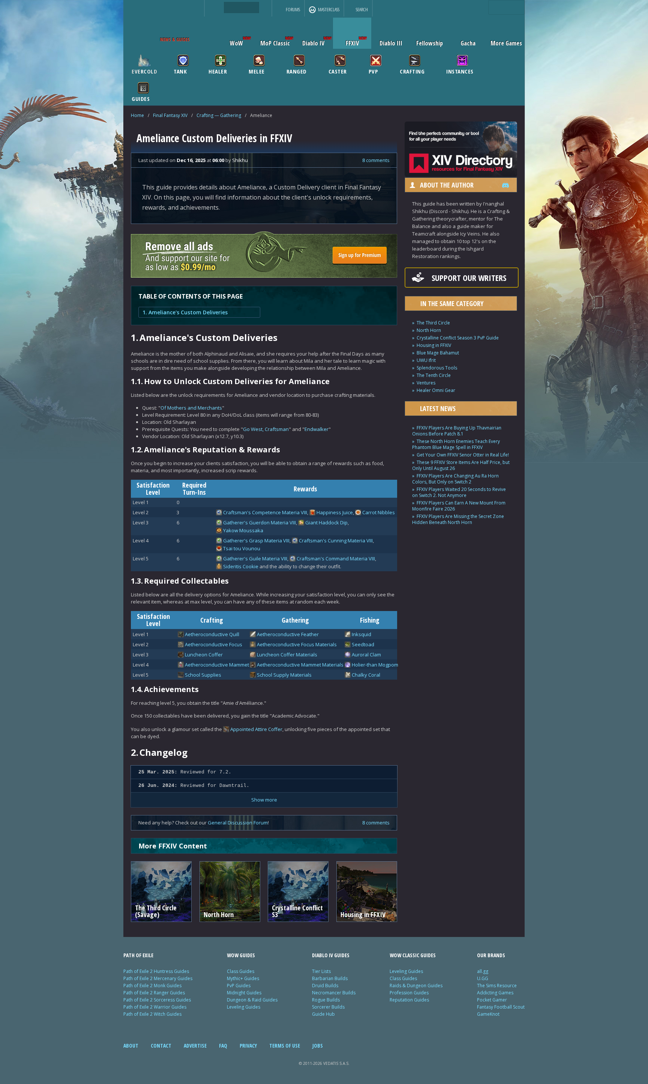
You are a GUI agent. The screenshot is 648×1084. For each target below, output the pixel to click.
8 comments (376, 160)
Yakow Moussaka (243, 530)
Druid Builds (325, 985)
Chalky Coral (366, 674)
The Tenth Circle (434, 375)
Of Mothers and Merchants (191, 407)
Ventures (426, 383)
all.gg (482, 971)
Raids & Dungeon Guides (416, 985)
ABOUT (130, 1045)
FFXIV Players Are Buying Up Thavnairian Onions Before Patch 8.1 (456, 431)
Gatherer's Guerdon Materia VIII (259, 522)
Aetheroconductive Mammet (217, 664)
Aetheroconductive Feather (288, 634)
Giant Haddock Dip (326, 522)
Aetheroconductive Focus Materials (297, 644)
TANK (180, 71)
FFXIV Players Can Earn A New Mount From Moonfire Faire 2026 (459, 506)
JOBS (317, 1045)
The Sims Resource (497, 985)
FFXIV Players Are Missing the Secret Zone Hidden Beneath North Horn (458, 519)
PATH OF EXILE (138, 955)
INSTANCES (460, 71)
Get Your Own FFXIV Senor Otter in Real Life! (463, 455)
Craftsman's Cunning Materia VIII (336, 540)
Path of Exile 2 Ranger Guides (154, 992)
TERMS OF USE (284, 1045)
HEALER (217, 71)
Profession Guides (409, 992)
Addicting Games (495, 992)
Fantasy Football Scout (501, 1007)
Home (137, 115)
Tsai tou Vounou (241, 548)
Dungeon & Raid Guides (252, 1000)
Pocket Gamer (492, 1000)
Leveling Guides (243, 1007)
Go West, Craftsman (266, 429)
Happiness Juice (334, 512)
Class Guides (240, 971)
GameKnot (488, 1014)
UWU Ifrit (426, 360)
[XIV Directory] (461, 174)
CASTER (337, 71)
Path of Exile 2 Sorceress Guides (157, 1000)
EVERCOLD (144, 71)
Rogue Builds (326, 1000)
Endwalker (316, 429)
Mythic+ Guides (243, 978)
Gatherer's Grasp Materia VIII (256, 540)
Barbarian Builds (330, 978)
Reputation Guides (409, 1000)
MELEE (257, 71)
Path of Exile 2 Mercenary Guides (157, 978)
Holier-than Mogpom (375, 664)
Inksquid (361, 634)
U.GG (482, 978)
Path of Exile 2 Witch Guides (152, 1014)
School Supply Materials (284, 674)
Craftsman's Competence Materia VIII (265, 512)
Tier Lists (321, 971)
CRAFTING (412, 71)
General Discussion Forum (238, 822)
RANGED (296, 71)
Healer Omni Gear (436, 390)
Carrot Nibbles (378, 512)
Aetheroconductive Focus (213, 644)
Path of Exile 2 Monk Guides (152, 985)
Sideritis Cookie (240, 566)
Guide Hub (323, 1014)
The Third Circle (433, 323)
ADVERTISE (195, 1045)
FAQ (223, 1045)
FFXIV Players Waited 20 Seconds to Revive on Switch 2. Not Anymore (459, 492)
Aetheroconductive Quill (212, 634)
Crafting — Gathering (218, 115)
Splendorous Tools (437, 368)
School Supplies (203, 674)
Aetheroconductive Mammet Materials (300, 664)
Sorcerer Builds (328, 1007)
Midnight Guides (244, 992)
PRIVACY (248, 1045)
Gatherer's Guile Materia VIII (255, 558)
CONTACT (161, 1045)
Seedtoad (363, 644)
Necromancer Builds (334, 992)
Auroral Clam (366, 654)
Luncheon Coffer (204, 654)
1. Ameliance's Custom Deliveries (185, 312)
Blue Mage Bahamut (438, 353)
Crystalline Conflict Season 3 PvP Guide (458, 338)
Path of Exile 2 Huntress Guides (156, 971)
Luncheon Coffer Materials (287, 654)
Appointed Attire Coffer (256, 729)
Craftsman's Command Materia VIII (336, 558)
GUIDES (141, 98)
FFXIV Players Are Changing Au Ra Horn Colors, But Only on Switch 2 (455, 479)
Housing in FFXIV (434, 345)
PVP (373, 71)
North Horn (429, 330)
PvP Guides (238, 985)
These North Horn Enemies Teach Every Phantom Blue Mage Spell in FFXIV (456, 444)
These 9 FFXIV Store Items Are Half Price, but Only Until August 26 (461, 465)
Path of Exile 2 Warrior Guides (154, 1007)
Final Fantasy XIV (170, 115)
